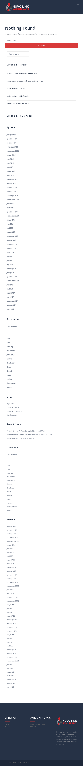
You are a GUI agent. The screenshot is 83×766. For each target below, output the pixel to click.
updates (9, 387)
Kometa (9, 359)
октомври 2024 (12, 196)
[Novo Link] (17, 7)
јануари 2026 (11, 135)
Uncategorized (12, 383)
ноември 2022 (12, 248)
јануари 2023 (11, 240)
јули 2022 (10, 256)
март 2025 (10, 175)
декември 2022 (12, 244)
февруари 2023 (12, 236)
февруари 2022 (12, 269)
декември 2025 (12, 139)
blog (8, 339)
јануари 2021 (11, 305)
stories (9, 379)
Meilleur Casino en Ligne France (18, 104)
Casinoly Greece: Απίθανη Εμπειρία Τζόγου (22, 73)
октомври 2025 (12, 147)
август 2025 (11, 155)
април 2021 (11, 293)
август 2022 (11, 252)
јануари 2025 (11, 183)
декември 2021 (12, 277)
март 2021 (10, 297)
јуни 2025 (10, 163)
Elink (8, 343)
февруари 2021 (12, 301)
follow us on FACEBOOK (37, 724)
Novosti (9, 371)
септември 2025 (13, 151)
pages (9, 375)
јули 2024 (10, 204)
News (9, 367)
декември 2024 (12, 187)
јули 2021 (10, 285)
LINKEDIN (33, 726)
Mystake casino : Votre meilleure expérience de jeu (25, 81)
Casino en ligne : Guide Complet (18, 96)
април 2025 (11, 171)
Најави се (10, 404)
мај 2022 (10, 265)
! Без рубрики (12, 326)
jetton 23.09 (11, 355)
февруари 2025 (12, 179)
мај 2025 (10, 167)
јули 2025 (10, 159)
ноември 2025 (12, 143)
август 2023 (11, 220)
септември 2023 (13, 216)
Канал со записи (13, 407)
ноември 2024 (12, 192)
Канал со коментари (14, 411)
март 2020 (10, 309)
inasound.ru (11, 351)
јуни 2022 (10, 260)
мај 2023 (10, 228)
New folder (10, 363)
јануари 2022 (11, 273)
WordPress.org (12, 415)
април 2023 (11, 232)
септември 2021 (13, 281)
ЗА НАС (7, 724)
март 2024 (10, 208)
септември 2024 (13, 200)
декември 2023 (12, 212)
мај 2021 (10, 289)
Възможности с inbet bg (15, 89)
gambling (10, 347)
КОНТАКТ (8, 726)
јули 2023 (10, 224)
